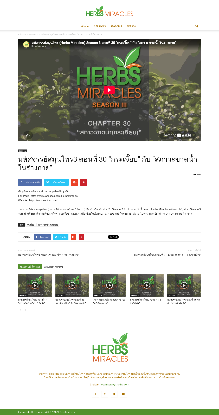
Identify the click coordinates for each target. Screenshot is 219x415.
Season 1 (133, 26)
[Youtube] (123, 394)
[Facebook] (95, 394)
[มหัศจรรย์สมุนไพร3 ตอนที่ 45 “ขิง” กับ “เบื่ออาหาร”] (109, 285)
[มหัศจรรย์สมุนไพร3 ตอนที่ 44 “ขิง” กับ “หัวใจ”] (147, 285)
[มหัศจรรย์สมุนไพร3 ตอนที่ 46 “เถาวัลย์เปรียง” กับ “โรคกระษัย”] (72, 285)
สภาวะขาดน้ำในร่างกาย (48, 224)
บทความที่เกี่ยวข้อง (30, 267)
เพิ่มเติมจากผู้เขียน (53, 267)
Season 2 (116, 26)
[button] (197, 26)
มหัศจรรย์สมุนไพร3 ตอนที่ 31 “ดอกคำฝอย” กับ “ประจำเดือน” (167, 254)
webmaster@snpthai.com (115, 384)
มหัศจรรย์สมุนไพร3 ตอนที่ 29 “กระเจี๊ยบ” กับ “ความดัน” (48, 254)
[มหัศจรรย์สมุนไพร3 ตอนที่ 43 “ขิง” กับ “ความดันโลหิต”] (184, 285)
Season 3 (100, 26)
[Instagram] (104, 394)
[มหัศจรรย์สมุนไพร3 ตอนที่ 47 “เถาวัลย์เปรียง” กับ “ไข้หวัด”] (35, 285)
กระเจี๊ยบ (30, 224)
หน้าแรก (84, 26)
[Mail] (114, 394)
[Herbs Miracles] (109, 11)
